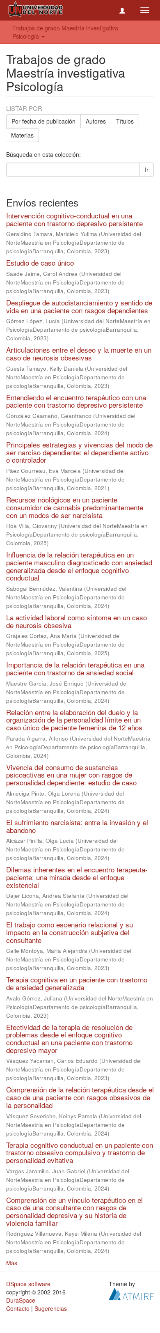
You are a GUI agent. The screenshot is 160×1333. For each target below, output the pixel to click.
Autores (96, 121)
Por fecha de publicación (43, 121)
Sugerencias (50, 1308)
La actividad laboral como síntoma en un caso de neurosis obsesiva (76, 621)
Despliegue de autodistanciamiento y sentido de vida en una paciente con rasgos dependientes (79, 306)
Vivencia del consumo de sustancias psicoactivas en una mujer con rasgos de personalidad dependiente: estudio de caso (71, 774)
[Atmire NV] (131, 1293)
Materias (22, 135)
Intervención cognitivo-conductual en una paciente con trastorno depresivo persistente (74, 219)
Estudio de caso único (40, 262)
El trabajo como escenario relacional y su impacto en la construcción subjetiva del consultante (69, 932)
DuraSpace (20, 1300)
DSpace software (28, 1284)
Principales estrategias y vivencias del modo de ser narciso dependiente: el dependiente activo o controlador (79, 452)
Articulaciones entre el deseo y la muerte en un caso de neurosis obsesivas (78, 353)
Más (11, 1263)
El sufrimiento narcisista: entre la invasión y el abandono (77, 826)
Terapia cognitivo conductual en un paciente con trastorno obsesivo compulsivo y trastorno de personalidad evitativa (79, 1152)
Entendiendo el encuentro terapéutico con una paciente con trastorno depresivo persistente (76, 401)
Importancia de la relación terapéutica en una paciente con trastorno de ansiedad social (75, 668)
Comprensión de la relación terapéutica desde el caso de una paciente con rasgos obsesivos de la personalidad (80, 1097)
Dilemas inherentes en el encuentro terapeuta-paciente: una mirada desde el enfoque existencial (77, 877)
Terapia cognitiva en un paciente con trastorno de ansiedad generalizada (76, 983)
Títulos (125, 121)
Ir (147, 169)
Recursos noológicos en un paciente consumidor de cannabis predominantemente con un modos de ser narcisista (74, 507)
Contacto (18, 1308)
